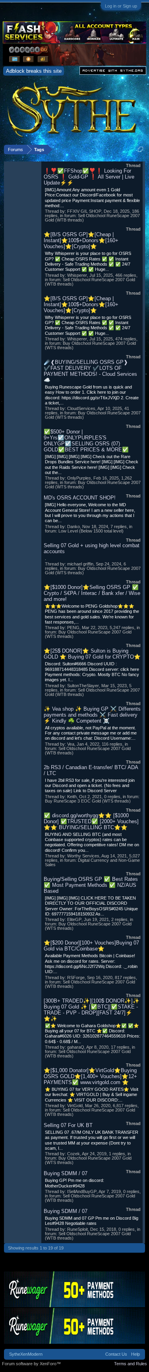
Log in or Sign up (121, 6)
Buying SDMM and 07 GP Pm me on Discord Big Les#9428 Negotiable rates (91, 1221)
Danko (73, 526)
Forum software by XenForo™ (31, 1363)
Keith (72, 796)
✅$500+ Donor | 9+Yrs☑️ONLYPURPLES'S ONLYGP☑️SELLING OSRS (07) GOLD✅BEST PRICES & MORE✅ (86, 441)
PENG (73, 627)
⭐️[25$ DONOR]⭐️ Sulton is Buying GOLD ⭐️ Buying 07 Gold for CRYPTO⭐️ (92, 654)
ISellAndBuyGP (82, 1191)
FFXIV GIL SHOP (84, 211)
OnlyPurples (79, 478)
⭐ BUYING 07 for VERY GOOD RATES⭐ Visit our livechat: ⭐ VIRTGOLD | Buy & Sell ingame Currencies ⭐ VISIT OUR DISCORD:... (91, 1094)
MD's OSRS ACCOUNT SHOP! (80, 498)
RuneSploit (77, 1229)
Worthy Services (83, 855)
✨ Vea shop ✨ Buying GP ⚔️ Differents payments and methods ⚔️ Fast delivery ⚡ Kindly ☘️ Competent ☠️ (92, 715)
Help (135, 1354)
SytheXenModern (26, 1354)
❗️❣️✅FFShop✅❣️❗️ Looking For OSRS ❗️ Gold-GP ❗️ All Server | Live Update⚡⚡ (89, 177)
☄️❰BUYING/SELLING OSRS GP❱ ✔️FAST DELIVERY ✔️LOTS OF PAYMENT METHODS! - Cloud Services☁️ (90, 371)
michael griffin (80, 564)
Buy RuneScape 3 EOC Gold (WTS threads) (88, 801)
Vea (70, 744)
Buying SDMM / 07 (65, 1173)
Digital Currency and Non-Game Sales (92, 862)
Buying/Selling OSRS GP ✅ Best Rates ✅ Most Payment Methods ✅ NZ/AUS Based (91, 885)
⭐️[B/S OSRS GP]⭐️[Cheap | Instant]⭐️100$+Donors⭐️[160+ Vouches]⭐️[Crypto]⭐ (81, 240)
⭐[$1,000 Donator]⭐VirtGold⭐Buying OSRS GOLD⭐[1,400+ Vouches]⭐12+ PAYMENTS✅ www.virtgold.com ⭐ (90, 1076)
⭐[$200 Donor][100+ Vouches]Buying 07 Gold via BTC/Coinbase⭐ (91, 946)
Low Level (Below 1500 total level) (91, 531)
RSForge (76, 977)
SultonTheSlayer (83, 685)
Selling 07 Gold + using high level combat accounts (91, 548)
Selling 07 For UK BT (68, 1125)
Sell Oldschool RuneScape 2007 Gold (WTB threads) (92, 217)
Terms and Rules (130, 1363)
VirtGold (75, 1105)
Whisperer (77, 275)
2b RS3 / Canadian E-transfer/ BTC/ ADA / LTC (91, 770)
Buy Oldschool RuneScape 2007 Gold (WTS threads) (90, 345)
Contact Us (116, 1354)
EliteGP (74, 919)
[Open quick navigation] (140, 149)
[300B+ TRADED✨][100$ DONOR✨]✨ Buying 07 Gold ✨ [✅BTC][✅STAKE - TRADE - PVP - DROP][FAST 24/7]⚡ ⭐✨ (91, 1010)
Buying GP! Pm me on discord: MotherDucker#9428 (74, 1183)
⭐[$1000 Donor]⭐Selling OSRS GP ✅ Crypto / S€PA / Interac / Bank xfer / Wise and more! (92, 593)
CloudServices (81, 408)
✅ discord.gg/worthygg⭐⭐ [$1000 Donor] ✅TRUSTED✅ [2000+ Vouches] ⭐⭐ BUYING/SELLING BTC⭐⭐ (91, 821)
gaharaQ (75, 1047)
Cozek (73, 1153)
